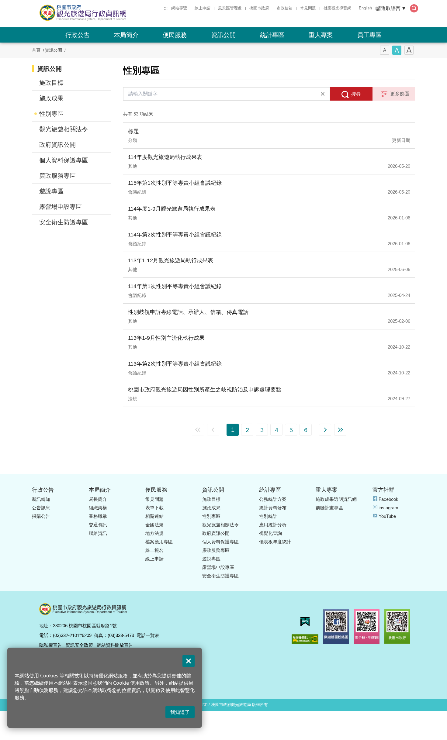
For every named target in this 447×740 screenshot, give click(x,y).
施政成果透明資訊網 (336, 499)
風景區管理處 (230, 8)
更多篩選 (400, 93)
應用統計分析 (272, 524)
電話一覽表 (148, 635)
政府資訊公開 (57, 144)
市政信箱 (285, 8)
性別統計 (268, 516)
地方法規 (154, 533)
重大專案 (321, 35)
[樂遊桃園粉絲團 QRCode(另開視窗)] (336, 626)
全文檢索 (414, 8)
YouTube (387, 516)
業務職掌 (98, 516)
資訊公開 (223, 35)
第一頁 (198, 430)
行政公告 (77, 35)
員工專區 (369, 35)
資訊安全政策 (79, 645)
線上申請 (202, 8)
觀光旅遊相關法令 (63, 129)
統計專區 (272, 35)
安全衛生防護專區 (63, 222)
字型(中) (396, 50)
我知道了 (180, 712)
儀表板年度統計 (275, 541)
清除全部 (322, 93)
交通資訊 (98, 524)
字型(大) (409, 50)
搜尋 (356, 94)
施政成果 (51, 98)
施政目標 (51, 82)
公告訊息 (41, 507)
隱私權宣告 (50, 645)
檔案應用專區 (159, 541)
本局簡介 (126, 35)
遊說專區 (51, 191)
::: (166, 8)
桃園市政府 (259, 8)
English (365, 8)
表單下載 (154, 507)
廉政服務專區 (57, 175)
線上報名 (154, 550)
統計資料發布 (272, 507)
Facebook (388, 499)
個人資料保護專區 (63, 160)
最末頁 (340, 430)
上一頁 (213, 430)
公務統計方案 (272, 499)
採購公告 (41, 516)
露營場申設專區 (60, 206)
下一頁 (325, 430)
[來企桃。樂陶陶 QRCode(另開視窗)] (367, 626)
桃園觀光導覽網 (337, 8)
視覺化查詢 (270, 533)
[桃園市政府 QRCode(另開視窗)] (397, 626)
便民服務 (175, 35)
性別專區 (51, 113)
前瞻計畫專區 (329, 507)
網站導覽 (179, 8)
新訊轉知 (41, 499)
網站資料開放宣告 (115, 645)
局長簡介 (98, 499)
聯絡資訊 (98, 533)
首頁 (36, 50)
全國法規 (154, 524)
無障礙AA (305, 639)
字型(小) (384, 50)
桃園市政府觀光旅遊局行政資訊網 (99, 13)
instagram (388, 507)
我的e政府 (305, 621)
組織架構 (98, 507)
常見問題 (308, 8)
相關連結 (154, 516)
